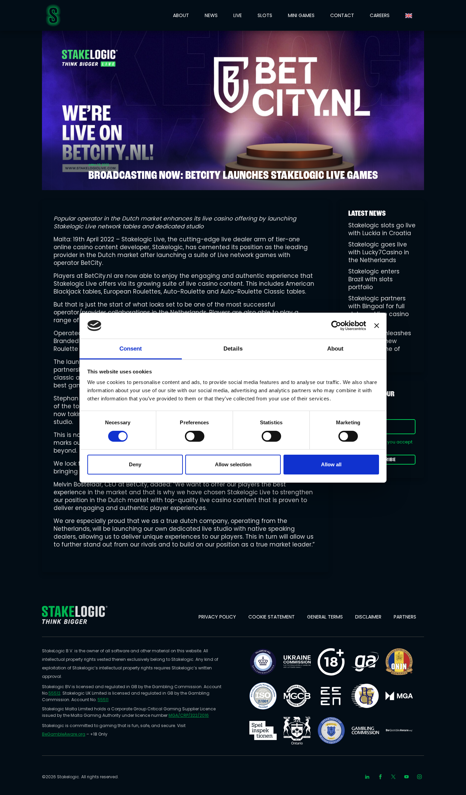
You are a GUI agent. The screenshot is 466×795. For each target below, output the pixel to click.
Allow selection (233, 464)
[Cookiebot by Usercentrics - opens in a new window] (336, 326)
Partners (405, 616)
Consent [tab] (130, 348)
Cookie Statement (271, 616)
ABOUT (181, 15)
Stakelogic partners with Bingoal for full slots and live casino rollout (378, 310)
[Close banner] (376, 325)
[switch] (194, 436)
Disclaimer (368, 616)
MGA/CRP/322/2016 (189, 715)
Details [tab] (233, 348)
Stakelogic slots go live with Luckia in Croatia (382, 229)
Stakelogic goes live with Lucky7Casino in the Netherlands (378, 252)
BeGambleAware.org (63, 734)
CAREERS (380, 15)
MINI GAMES (301, 15)
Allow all (331, 464)
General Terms (325, 616)
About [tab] (335, 348)
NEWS (211, 15)
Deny (135, 464)
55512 (54, 693)
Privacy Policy (217, 616)
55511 (103, 699)
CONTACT (342, 15)
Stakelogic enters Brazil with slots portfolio (373, 279)
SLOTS (265, 15)
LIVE (237, 15)
